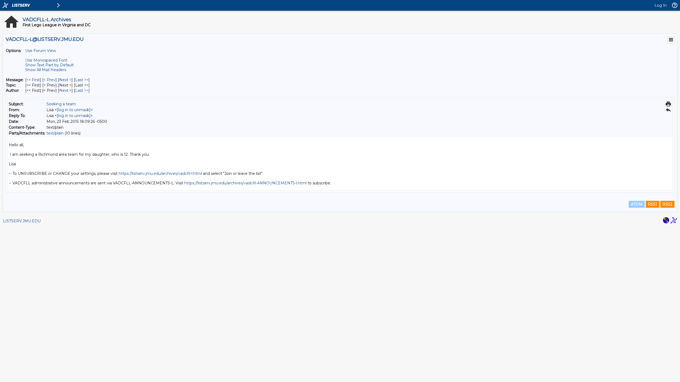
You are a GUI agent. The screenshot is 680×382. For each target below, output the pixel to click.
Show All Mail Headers (45, 69)
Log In (660, 5)
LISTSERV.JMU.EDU (22, 221)
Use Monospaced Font (46, 60)
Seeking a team (61, 104)
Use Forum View (40, 50)
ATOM (637, 204)
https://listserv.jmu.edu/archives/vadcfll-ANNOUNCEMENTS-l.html (245, 183)
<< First (33, 79)
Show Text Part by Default (49, 65)
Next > (65, 79)
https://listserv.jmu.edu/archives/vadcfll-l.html (160, 173)
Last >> (81, 79)
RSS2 (667, 204)
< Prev (50, 79)
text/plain (54, 133)
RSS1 (652, 204)
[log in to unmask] (74, 109)
